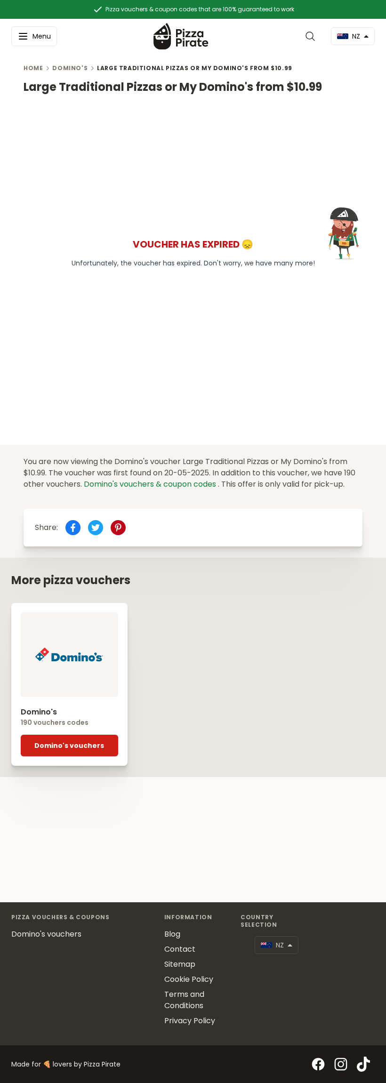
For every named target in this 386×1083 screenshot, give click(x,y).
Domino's (70, 68)
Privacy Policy (189, 1020)
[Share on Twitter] (95, 527)
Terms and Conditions (184, 1000)
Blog (172, 934)
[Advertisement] (193, 160)
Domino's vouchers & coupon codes (151, 484)
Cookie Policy (188, 979)
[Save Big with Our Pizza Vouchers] (181, 36)
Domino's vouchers (69, 745)
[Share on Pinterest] (118, 527)
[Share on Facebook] (72, 527)
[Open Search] (312, 36)
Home (33, 68)
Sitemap (179, 964)
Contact (179, 949)
